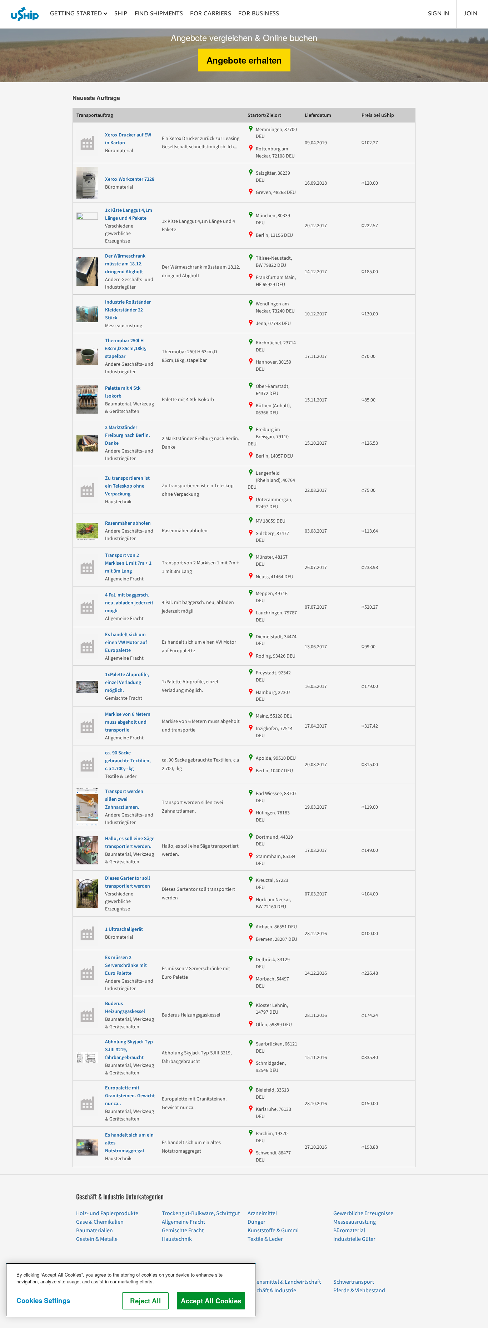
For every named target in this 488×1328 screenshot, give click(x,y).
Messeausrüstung (354, 1221)
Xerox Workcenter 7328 (129, 179)
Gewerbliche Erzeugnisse (363, 1213)
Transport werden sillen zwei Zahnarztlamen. (124, 799)
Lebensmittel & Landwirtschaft (284, 1281)
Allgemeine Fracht (183, 1221)
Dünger (256, 1221)
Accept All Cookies (211, 1300)
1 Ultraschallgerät (124, 929)
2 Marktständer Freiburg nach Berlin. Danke (127, 435)
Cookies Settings (43, 1300)
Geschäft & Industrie (272, 1290)
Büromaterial (349, 1230)
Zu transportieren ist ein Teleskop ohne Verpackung (127, 486)
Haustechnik (177, 1239)
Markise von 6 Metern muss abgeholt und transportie (127, 722)
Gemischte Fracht (183, 1230)
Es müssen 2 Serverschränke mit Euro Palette (126, 965)
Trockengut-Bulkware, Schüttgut (201, 1213)
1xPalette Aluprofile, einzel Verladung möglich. (127, 682)
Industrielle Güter (354, 1239)
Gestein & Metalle (97, 1239)
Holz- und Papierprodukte (107, 1213)
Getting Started (76, 13)
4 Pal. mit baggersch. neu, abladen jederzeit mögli (129, 603)
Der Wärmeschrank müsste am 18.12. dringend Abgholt (125, 264)
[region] (131, 1290)
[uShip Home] (25, 14)
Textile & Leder (265, 1239)
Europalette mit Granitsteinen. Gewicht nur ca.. (130, 1096)
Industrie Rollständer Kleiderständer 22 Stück (128, 310)
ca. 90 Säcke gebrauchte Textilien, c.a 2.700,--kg (128, 761)
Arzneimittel (262, 1213)
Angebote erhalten (244, 60)
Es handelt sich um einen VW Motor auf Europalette (126, 642)
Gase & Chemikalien (100, 1221)
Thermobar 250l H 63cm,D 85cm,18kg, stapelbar (125, 348)
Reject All (145, 1300)
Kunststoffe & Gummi (273, 1230)
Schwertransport (353, 1281)
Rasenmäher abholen (128, 523)
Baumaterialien (94, 1230)
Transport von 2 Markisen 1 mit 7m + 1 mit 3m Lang (128, 563)
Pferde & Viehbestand (359, 1290)
